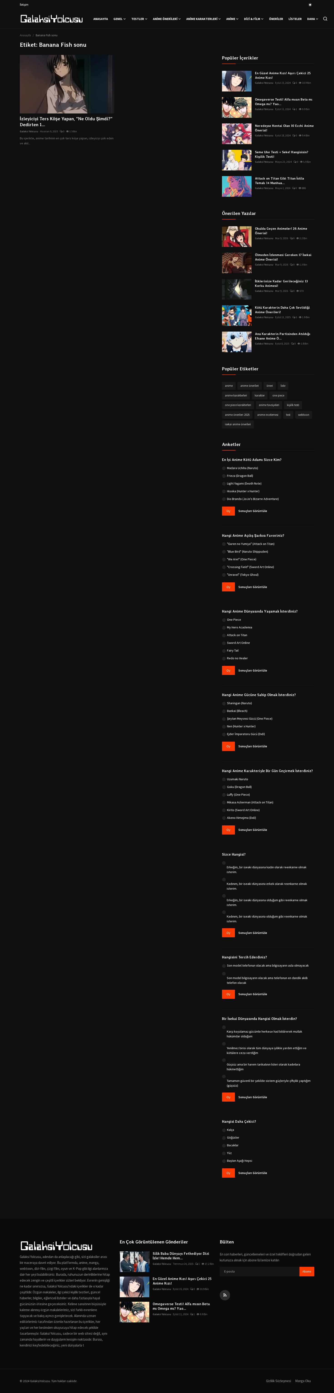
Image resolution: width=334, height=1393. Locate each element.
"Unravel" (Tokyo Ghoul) (243, 575)
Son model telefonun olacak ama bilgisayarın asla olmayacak (268, 965)
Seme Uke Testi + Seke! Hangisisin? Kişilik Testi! (281, 154)
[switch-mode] (310, 5)
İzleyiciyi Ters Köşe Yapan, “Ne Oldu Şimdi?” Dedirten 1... (66, 121)
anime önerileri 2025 (237, 415)
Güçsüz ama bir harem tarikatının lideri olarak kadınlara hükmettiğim (263, 1066)
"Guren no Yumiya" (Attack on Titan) (250, 544)
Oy (228, 511)
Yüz (229, 1153)
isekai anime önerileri (238, 424)
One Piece (234, 620)
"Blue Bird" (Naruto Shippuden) (247, 551)
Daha (311, 19)
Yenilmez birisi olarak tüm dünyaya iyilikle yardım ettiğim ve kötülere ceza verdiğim (267, 1050)
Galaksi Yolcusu (29, 131)
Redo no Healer (237, 658)
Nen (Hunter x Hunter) (241, 726)
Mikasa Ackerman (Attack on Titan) (250, 802)
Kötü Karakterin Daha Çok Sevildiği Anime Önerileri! (282, 310)
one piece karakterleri (238, 405)
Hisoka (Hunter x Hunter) (243, 491)
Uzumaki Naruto (237, 779)
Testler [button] (137, 19)
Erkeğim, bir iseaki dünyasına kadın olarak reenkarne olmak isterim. (267, 869)
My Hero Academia (239, 627)
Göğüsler (233, 1137)
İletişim (24, 5)
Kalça (230, 1130)
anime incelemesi (267, 415)
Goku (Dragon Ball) (239, 787)
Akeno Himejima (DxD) (241, 818)
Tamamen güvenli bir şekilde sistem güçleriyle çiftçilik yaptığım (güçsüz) (269, 1083)
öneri (270, 386)
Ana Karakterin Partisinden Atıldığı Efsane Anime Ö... (282, 336)
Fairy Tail (233, 650)
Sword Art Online (238, 643)
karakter (260, 395)
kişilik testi (293, 405)
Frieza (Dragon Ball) (240, 476)
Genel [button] (117, 19)
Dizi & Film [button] (252, 19)
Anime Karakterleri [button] (201, 19)
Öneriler (276, 19)
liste (283, 386)
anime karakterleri (236, 395)
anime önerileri (249, 386)
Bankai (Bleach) (237, 711)
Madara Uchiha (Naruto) (242, 468)
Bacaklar (233, 1145)
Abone (306, 1271)
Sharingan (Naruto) (239, 703)
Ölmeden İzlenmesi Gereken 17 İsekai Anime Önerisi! (283, 257)
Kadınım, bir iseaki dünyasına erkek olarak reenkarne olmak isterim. (267, 886)
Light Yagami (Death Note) (244, 483)
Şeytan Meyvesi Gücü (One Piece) (249, 718)
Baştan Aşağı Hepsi (239, 1161)
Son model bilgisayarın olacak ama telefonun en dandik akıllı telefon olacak (267, 980)
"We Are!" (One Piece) (241, 559)
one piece (278, 395)
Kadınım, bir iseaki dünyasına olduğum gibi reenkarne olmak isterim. (267, 918)
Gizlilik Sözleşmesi (278, 1381)
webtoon (303, 415)
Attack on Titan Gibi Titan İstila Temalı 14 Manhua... (279, 181)
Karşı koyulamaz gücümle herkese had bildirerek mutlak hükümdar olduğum (264, 1033)
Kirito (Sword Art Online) (243, 810)
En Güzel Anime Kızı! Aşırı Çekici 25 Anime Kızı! (283, 75)
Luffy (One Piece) (238, 794)
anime (229, 386)
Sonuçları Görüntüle (252, 511)
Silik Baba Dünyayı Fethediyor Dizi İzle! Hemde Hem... (181, 1256)
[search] (325, 19)
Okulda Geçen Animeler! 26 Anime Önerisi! (281, 231)
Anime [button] (230, 19)
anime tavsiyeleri (269, 405)
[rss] (225, 1295)
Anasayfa (100, 19)
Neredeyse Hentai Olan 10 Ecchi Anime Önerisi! (284, 128)
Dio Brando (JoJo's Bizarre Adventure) (253, 499)
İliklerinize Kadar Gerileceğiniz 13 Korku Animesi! (281, 283)
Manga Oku (303, 1381)
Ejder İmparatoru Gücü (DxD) (246, 734)
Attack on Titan (237, 635)
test (288, 415)
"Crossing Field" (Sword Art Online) (250, 567)
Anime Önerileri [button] (165, 19)
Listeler (295, 19)
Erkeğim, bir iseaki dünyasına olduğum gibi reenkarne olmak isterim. (267, 902)
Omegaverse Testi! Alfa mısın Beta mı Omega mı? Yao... (283, 102)
